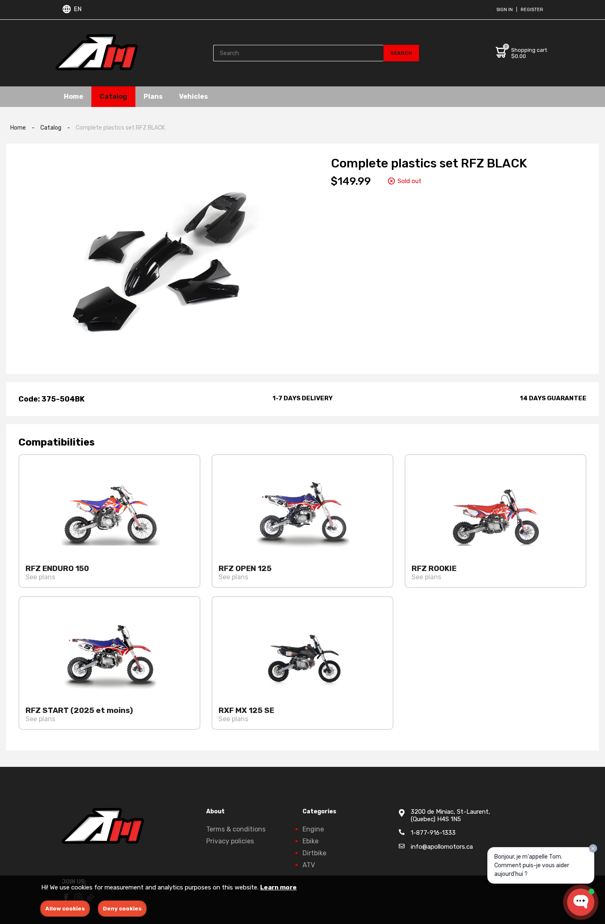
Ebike (310, 841)
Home (73, 96)
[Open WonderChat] (580, 902)
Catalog (113, 96)
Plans (153, 96)
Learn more (278, 887)
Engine (313, 829)
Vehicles (193, 96)
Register (532, 9)
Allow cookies (65, 908)
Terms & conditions (235, 829)
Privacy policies (230, 841)
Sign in (504, 9)
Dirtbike (314, 853)
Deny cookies (122, 908)
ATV (308, 865)
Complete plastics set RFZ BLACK (120, 127)
